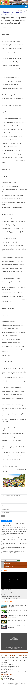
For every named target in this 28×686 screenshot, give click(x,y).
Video (5, 570)
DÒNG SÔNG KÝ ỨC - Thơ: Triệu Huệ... (11, 598)
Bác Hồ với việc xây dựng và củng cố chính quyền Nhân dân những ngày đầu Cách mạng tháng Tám (13, 533)
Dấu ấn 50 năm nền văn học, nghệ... (11, 589)
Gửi (3, 516)
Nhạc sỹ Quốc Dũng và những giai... (10, 592)
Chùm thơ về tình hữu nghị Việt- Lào (16, 620)
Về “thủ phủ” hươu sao (10, 555)
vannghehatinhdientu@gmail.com (12, 666)
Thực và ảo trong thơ (10, 537)
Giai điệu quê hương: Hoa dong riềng (11, 596)
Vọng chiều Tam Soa (7, 594)
